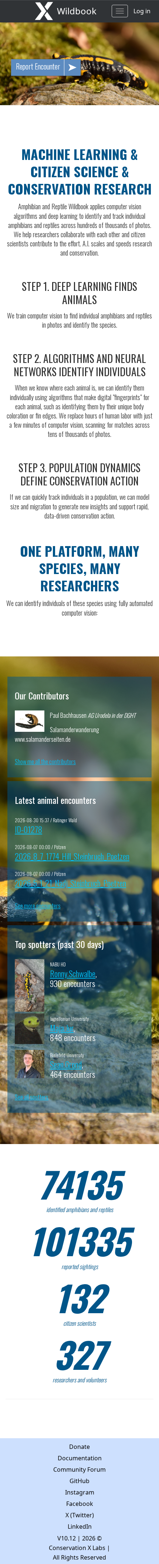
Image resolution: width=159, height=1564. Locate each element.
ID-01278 (28, 829)
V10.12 (66, 1538)
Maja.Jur (62, 1028)
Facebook (79, 1504)
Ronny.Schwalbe (72, 973)
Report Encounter (38, 66)
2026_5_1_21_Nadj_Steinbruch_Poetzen (70, 883)
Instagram (79, 1492)
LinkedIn (80, 1526)
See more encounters (38, 905)
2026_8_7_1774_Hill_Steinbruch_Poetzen (72, 856)
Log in (141, 11)
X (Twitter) (79, 1515)
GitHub (79, 1481)
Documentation (80, 1458)
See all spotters (31, 1097)
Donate (79, 1447)
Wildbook (77, 11)
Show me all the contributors (45, 761)
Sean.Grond (66, 1064)
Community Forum (79, 1469)
